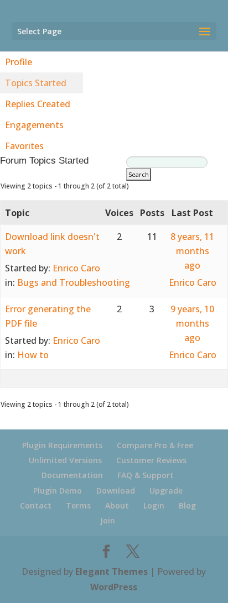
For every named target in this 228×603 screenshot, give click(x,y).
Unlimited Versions (65, 460)
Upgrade (166, 490)
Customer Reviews (151, 460)
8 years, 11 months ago (192, 250)
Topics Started (35, 83)
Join (107, 520)
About (117, 505)
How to (33, 355)
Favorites (24, 146)
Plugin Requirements (62, 445)
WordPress (113, 587)
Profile (18, 62)
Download (115, 490)
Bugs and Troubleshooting (73, 282)
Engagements (34, 125)
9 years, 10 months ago (192, 323)
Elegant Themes (111, 571)
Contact (35, 505)
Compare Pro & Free (155, 445)
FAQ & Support (145, 475)
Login (153, 505)
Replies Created (37, 104)
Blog (187, 505)
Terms (78, 505)
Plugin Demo (57, 490)
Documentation (72, 475)
